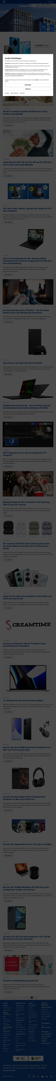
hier (37, 80)
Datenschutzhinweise (15, 93)
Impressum (7, 93)
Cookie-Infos (22, 93)
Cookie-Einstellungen (13, 58)
